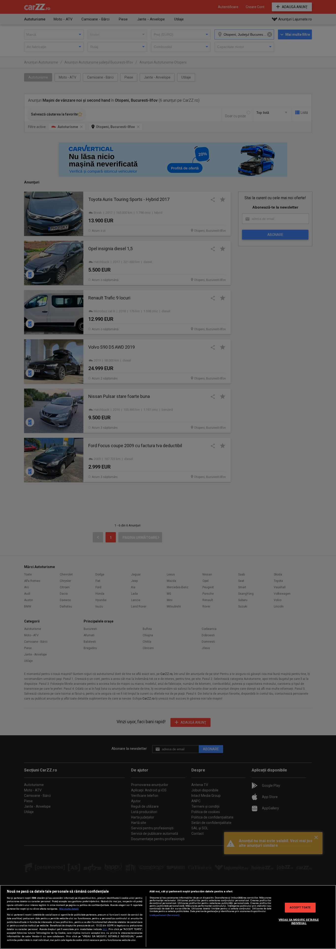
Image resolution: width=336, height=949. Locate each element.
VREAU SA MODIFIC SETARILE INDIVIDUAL (299, 921)
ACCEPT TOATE (300, 907)
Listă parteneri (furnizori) (165, 915)
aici (105, 929)
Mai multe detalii (69, 908)
